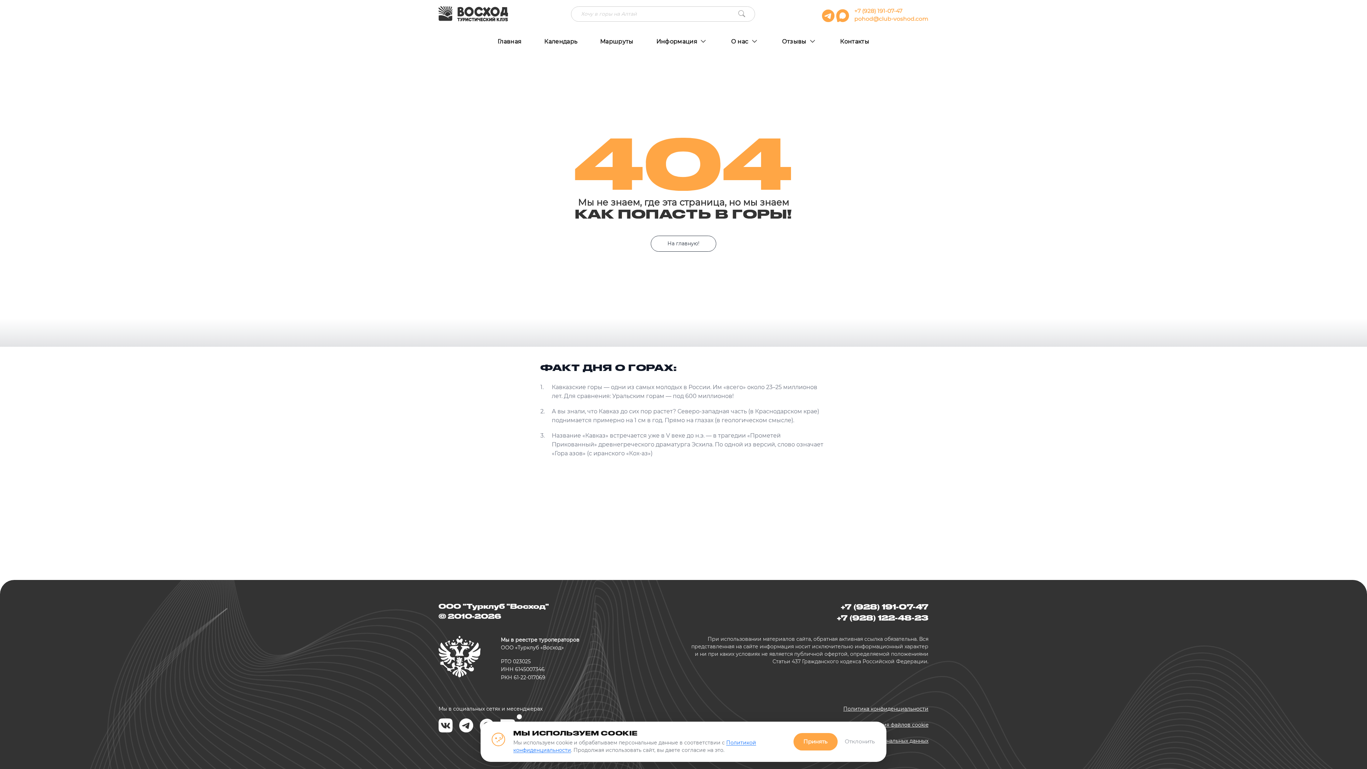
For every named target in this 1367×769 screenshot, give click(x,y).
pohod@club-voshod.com (891, 18)
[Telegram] (466, 725)
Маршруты (617, 41)
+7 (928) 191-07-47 (878, 10)
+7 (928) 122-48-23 (882, 617)
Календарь (560, 41)
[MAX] (843, 19)
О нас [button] (740, 41)
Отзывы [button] (795, 41)
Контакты (854, 41)
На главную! (683, 243)
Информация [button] (677, 41)
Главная (510, 41)
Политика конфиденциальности (885, 709)
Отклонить (860, 741)
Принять (815, 741)
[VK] (446, 725)
